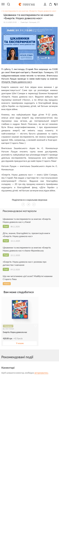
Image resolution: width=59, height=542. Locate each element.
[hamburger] (3, 4)
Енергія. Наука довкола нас (15, 332)
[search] (8, 4)
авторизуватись (41, 373)
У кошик (20, 343)
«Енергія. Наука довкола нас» (16, 81)
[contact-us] (56, 4)
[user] (45, 4)
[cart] (50, 4)
